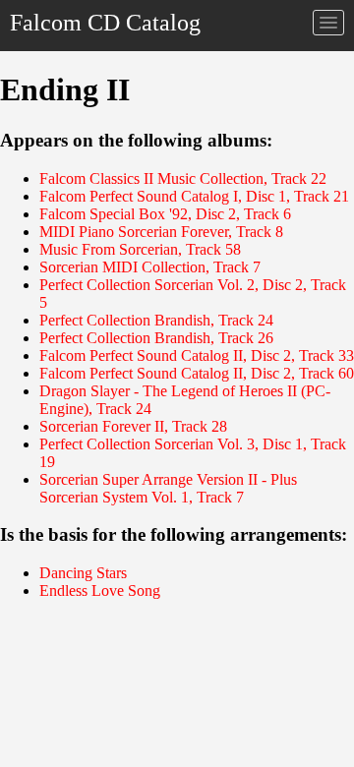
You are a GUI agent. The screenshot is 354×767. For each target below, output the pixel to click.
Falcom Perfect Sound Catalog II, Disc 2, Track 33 (196, 355)
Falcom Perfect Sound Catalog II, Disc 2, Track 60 (196, 373)
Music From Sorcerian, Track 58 (140, 249)
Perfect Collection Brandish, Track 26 (156, 337)
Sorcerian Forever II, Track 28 (133, 426)
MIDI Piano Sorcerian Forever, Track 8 (161, 231)
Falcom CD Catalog (105, 22)
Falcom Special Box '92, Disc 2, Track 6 (165, 214)
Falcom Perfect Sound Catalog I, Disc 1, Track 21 (194, 196)
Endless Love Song (99, 590)
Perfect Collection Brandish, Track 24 (156, 320)
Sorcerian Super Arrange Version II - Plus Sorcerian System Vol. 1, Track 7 (168, 488)
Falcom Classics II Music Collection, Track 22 (182, 178)
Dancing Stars (83, 572)
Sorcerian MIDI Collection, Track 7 (150, 267)
